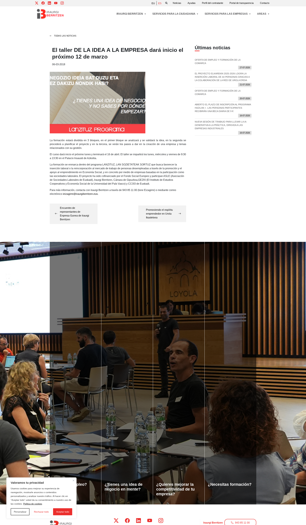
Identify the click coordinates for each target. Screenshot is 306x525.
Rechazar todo (41, 511)
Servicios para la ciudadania (174, 13)
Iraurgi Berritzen (130, 13)
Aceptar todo (62, 511)
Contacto (264, 3)
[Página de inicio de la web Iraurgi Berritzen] (50, 14)
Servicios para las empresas (226, 13)
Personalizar (20, 511)
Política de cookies (32, 504)
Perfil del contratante (212, 3)
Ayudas (192, 3)
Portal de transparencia (241, 3)
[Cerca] (73, 480)
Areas (262, 13)
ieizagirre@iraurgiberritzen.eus (80, 194)
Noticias (177, 3)
